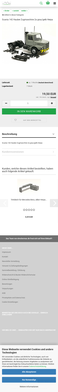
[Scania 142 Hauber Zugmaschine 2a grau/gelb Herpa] (29, 44)
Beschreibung (9, 134)
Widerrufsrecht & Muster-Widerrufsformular (18, 275)
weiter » (24, 11)
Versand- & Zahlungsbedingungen (15, 266)
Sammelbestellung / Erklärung (13, 270)
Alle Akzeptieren (29, 372)
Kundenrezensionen (13, 151)
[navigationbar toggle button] (54, 3)
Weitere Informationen (29, 387)
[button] (6, 103)
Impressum (6, 252)
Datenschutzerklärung (37, 366)
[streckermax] (5, 3)
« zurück (15, 11)
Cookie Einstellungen (10, 302)
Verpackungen (7, 289)
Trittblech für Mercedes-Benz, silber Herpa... (29, 200)
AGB (3, 293)
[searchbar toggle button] (41, 3)
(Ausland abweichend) (45, 83)
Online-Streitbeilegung (10, 279)
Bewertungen (7, 284)
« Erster (6, 11)
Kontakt (5, 257)
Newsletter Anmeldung (10, 261)
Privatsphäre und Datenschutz (13, 298)
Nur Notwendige (29, 380)
